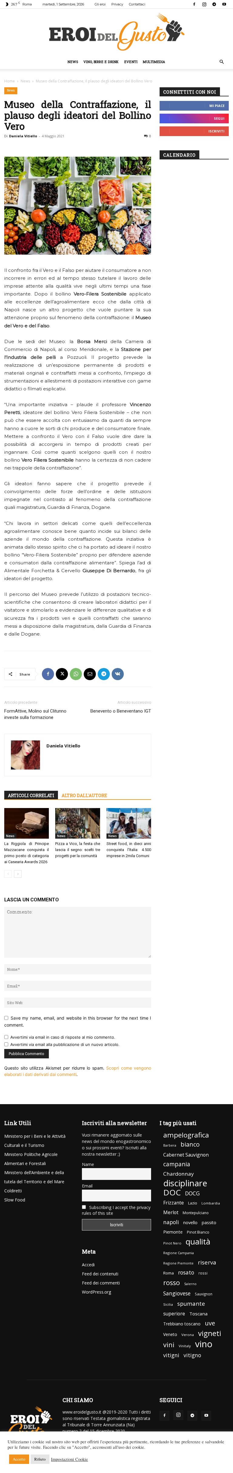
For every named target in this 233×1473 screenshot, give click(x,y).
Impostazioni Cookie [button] (69, 1459)
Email (87, 1186)
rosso (171, 1282)
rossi (203, 1273)
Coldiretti (13, 1191)
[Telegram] (214, 4)
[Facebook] (194, 4)
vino (203, 1344)
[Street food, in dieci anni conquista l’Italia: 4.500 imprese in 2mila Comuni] (128, 823)
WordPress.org (96, 1292)
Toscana (198, 1314)
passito (209, 1222)
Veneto (170, 1334)
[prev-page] (8, 874)
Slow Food (14, 1200)
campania (176, 1164)
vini (168, 1344)
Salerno (190, 1284)
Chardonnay (178, 1174)
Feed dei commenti (101, 1283)
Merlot (170, 1212)
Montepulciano (196, 1212)
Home (9, 81)
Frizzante (173, 1203)
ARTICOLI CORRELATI (31, 795)
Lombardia (210, 1203)
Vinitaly (185, 1346)
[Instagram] (204, 4)
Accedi (88, 1265)
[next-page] (18, 874)
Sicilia (168, 1304)
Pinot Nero (172, 1243)
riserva (207, 1262)
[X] (62, 674)
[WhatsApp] (76, 674)
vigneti (209, 1333)
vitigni (171, 1355)
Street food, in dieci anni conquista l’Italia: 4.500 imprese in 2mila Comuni (128, 849)
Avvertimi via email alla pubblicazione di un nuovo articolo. (65, 1044)
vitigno (192, 1355)
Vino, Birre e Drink (101, 61)
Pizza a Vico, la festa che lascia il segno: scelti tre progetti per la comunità (77, 849)
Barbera (169, 1145)
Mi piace (217, 105)
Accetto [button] (19, 1459)
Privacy (117, 4)
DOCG (192, 1193)
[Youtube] (224, 4)
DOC (172, 1192)
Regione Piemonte (178, 1263)
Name (88, 1164)
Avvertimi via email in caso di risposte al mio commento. (62, 1037)
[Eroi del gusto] (116, 32)
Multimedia (154, 61)
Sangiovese (177, 1293)
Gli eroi (100, 4)
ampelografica (186, 1135)
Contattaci (137, 4)
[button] (221, 62)
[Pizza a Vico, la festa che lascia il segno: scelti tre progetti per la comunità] (77, 823)
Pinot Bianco (198, 1232)
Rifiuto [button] (40, 1459)
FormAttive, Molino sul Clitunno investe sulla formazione (35, 714)
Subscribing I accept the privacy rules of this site (116, 1210)
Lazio (192, 1203)
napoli (171, 1222)
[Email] (90, 674)
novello (190, 1222)
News (73, 61)
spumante (191, 1303)
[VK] (118, 674)
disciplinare (185, 1183)
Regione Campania (178, 1253)
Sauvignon (203, 1293)
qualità (198, 1241)
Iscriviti (216, 131)
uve (210, 1323)
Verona (187, 1334)
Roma (168, 1273)
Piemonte (173, 1232)
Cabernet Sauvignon (186, 1155)
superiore (174, 1314)
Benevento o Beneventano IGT (120, 711)
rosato (186, 1272)
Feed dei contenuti (100, 1274)
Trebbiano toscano (182, 1324)
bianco (190, 1144)
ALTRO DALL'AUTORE (84, 795)
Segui (219, 118)
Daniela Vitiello (23, 136)
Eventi (130, 61)
